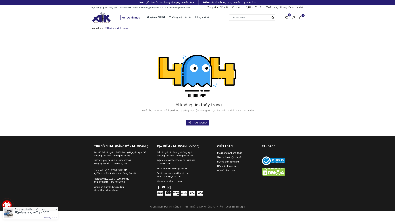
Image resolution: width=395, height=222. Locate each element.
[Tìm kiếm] (272, 17)
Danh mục (133, 17)
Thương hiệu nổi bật (180, 17)
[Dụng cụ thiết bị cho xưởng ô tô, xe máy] (101, 17)
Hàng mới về (202, 17)
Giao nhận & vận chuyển (229, 157)
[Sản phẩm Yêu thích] (287, 17)
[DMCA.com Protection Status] (283, 171)
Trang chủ (213, 7)
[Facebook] (159, 187)
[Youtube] (164, 187)
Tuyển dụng (272, 7)
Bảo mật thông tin (227, 165)
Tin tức (259, 7)
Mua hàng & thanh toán (229, 152)
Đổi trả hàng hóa (226, 170)
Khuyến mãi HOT (156, 17)
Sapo (242, 206)
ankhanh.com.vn (174, 181)
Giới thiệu (224, 7)
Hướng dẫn (286, 7)
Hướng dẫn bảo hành (228, 161)
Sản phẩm (236, 7)
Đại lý (248, 7)
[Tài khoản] (293, 17)
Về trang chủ (197, 122)
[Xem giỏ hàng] (300, 17)
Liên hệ (299, 7)
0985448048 (125, 7)
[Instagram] (169, 187)
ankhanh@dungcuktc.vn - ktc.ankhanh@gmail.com (164, 7)
